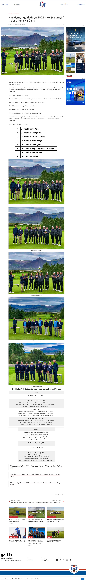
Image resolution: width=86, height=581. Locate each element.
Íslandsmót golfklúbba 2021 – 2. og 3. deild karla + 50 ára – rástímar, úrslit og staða (36, 467)
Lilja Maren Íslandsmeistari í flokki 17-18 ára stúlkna (54, 540)
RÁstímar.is (17, 4)
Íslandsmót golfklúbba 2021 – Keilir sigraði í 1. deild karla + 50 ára (35, 19)
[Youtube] (67, 560)
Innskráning (81, 4)
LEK (18, 13)
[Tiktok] (70, 560)
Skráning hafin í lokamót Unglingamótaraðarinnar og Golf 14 (35, 521)
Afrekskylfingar (13, 516)
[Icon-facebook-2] (57, 560)
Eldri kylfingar (11, 13)
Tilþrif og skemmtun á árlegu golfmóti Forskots (17, 520)
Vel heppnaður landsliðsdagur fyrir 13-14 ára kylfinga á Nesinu (55, 521)
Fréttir (16, 13)
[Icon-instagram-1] (63, 560)
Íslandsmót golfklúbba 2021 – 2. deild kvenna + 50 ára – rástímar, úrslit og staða (35, 475)
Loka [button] (82, 578)
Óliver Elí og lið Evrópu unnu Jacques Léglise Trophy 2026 (17, 540)
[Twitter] (60, 560)
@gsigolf (69, 75)
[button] (70, 58)
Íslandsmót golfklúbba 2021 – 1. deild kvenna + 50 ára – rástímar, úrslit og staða (35, 484)
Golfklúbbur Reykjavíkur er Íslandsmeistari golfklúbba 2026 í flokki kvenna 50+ (35, 541)
